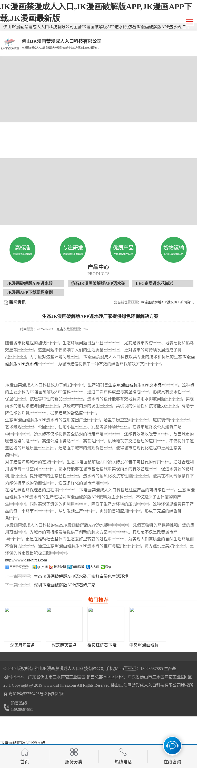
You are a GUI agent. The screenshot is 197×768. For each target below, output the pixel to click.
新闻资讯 (187, 302)
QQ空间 (42, 567)
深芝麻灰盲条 (22, 645)
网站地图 (56, 694)
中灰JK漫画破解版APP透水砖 (156, 645)
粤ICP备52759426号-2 (27, 694)
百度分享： (20, 567)
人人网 (94, 567)
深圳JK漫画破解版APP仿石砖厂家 (64, 585)
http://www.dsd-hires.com (26, 560)
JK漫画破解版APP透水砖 (30, 283)
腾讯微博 (78, 567)
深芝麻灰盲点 (64, 645)
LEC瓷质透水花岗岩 (154, 283)
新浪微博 (60, 567)
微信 (108, 567)
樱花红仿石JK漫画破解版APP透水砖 (120, 645)
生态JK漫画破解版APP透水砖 (135, 385)
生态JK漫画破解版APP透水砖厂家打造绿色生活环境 (81, 576)
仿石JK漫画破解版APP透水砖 (98, 283)
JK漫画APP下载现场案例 (30, 292)
